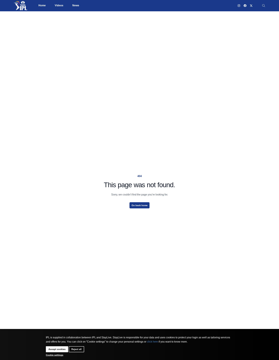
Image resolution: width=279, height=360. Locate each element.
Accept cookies (57, 349)
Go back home (140, 205)
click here (152, 341)
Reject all (76, 349)
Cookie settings (54, 355)
